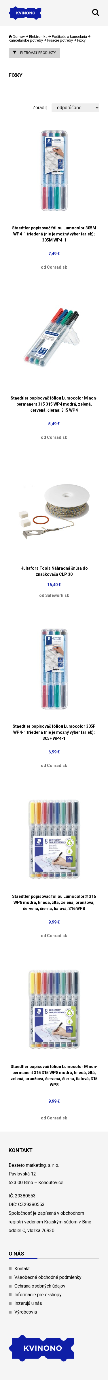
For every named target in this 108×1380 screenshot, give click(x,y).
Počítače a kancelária (69, 36)
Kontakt (22, 1268)
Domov (19, 36)
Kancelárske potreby (26, 40)
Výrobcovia (25, 1312)
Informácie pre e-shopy (38, 1294)
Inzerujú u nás (28, 1303)
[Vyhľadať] (95, 14)
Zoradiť (40, 107)
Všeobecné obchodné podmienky (48, 1277)
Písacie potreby (60, 40)
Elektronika (38, 36)
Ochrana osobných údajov (39, 1286)
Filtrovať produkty (37, 53)
